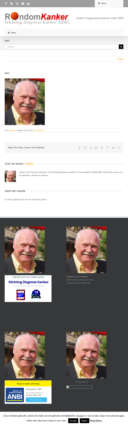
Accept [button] (73, 421)
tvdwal (12, 130)
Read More (96, 420)
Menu (103, 3)
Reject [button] (84, 421)
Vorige (120, 59)
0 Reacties (39, 130)
